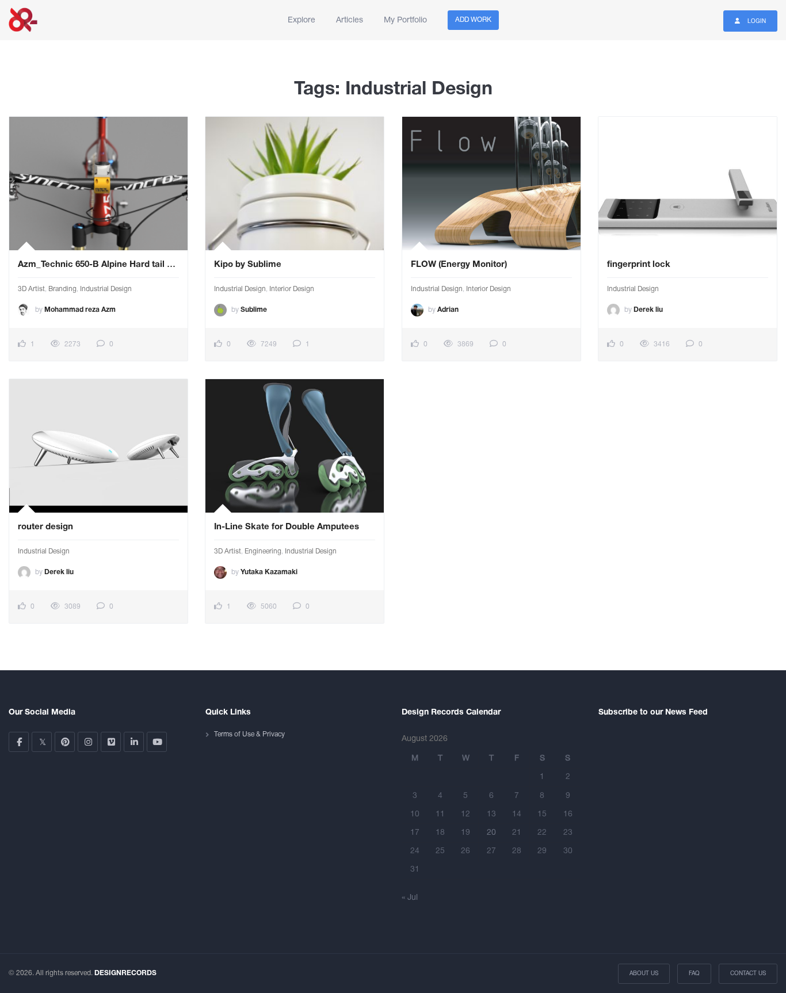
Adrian (448, 310)
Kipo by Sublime (247, 265)
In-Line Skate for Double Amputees (286, 527)
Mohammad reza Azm (80, 310)
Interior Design (291, 289)
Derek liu (648, 310)
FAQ (694, 973)
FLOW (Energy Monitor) (459, 265)
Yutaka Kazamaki (269, 572)
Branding (62, 289)
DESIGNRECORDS (125, 973)
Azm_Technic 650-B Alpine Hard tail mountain (98, 265)
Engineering (263, 551)
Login (756, 21)
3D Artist (31, 289)
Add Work (473, 20)
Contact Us (748, 973)
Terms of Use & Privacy (249, 734)
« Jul (410, 898)
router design (45, 527)
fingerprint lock (638, 265)
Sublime (254, 310)
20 (491, 833)
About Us (643, 973)
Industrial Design (106, 289)
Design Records (23, 20)
